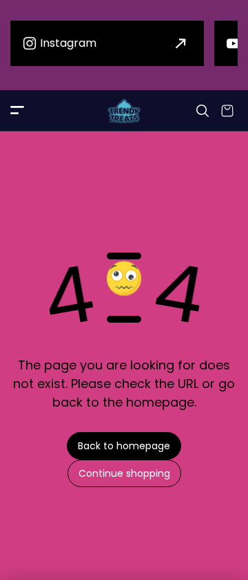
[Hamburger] (17, 111)
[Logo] (124, 111)
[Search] (202, 110)
